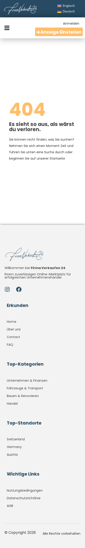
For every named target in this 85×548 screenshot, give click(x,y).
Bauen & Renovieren (23, 396)
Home (11, 321)
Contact (13, 337)
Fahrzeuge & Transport (25, 388)
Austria (12, 454)
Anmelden (71, 23)
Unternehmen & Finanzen (27, 380)
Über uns (14, 329)
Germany (14, 447)
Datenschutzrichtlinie (24, 498)
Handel (12, 403)
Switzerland (16, 439)
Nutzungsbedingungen (25, 490)
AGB (10, 506)
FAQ (10, 344)
